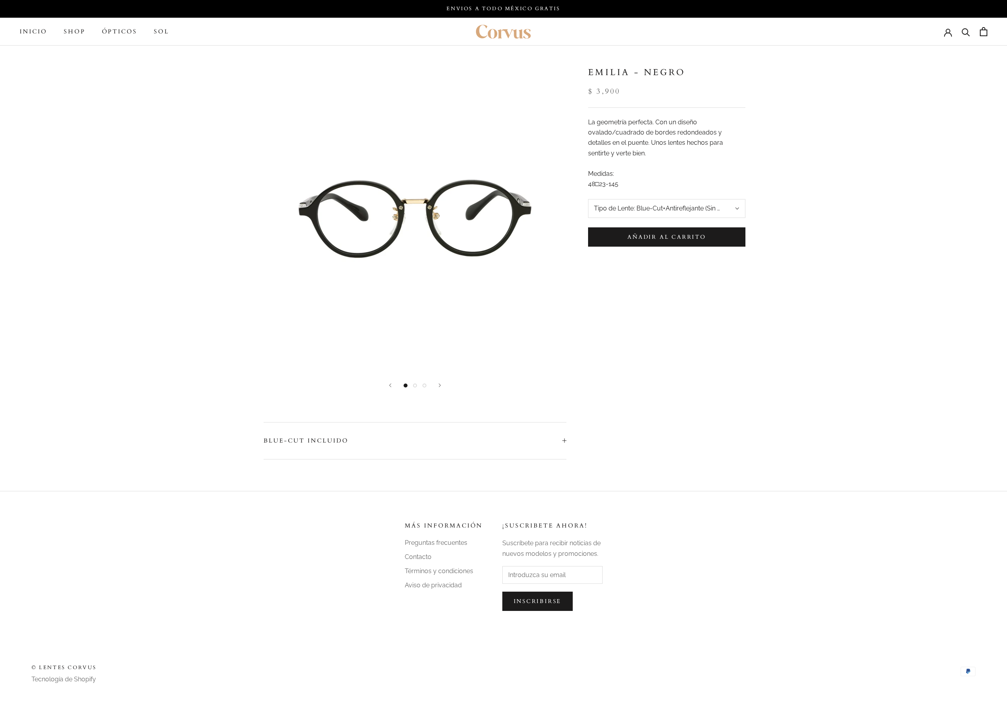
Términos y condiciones (439, 571)
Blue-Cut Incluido (306, 441)
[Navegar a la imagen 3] (424, 385)
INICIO (33, 32)
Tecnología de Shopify (63, 679)
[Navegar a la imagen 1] (406, 385)
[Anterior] (390, 385)
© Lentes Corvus (64, 667)
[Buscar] (966, 32)
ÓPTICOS (119, 32)
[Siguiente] (440, 385)
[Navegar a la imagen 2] (415, 385)
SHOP (74, 32)
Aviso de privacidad (433, 585)
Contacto (418, 557)
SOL (161, 32)
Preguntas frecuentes (436, 542)
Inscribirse (538, 601)
